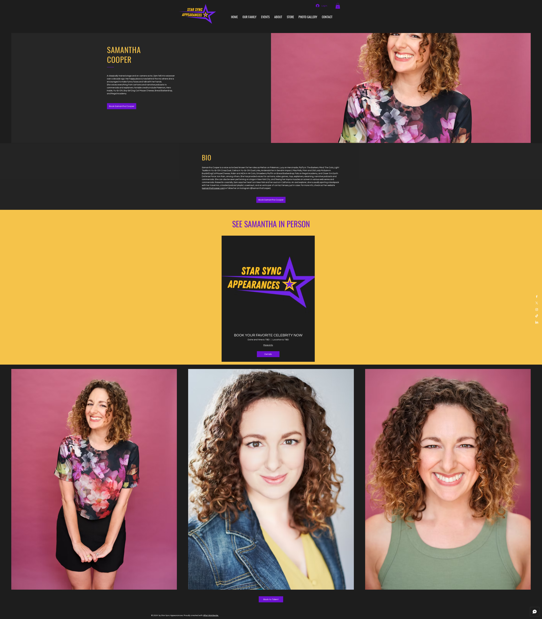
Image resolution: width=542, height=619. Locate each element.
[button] (337, 6)
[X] (536, 303)
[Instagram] (536, 309)
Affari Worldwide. (211, 615)
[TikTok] (536, 316)
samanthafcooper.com (213, 188)
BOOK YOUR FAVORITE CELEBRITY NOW (268, 335)
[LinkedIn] (536, 322)
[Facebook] (536, 296)
